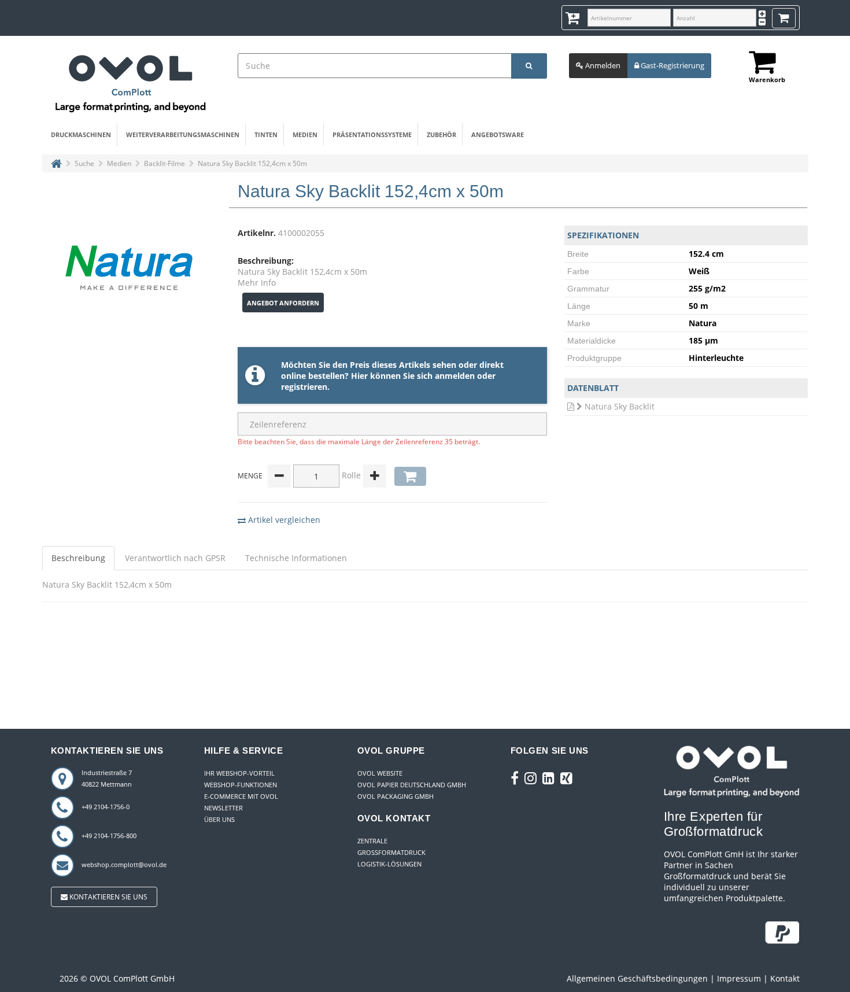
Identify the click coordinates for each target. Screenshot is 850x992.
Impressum (739, 978)
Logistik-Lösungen (389, 864)
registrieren (304, 386)
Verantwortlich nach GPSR (175, 557)
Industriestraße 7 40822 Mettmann (107, 778)
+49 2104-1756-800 (109, 835)
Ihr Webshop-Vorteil (239, 773)
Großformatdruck (391, 852)
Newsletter (223, 807)
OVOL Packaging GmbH (395, 796)
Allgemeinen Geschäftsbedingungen (637, 978)
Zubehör (441, 134)
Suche (84, 163)
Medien (305, 134)
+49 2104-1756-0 (106, 806)
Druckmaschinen (81, 134)
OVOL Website (379, 773)
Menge (250, 476)
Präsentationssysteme (372, 134)
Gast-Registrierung (671, 65)
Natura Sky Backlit (620, 406)
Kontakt (785, 978)
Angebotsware (497, 134)
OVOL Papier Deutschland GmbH (411, 784)
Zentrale (372, 840)
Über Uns (219, 819)
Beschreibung (78, 557)
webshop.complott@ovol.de (124, 864)
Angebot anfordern (283, 302)
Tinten (266, 134)
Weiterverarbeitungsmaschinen (182, 134)
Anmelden (601, 65)
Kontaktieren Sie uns (107, 897)
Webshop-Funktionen (240, 784)
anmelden (455, 375)
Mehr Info (257, 282)
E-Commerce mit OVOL (241, 796)
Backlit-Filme (164, 163)
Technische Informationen (296, 557)
